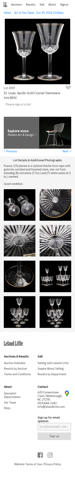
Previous (10, 151)
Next (67, 151)
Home (7, 13)
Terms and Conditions (17, 374)
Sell (42, 4)
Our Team (10, 402)
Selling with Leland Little (53, 363)
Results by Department (52, 374)
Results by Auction (15, 368)
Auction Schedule (14, 363)
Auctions (16, 4)
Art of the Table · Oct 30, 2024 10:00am (39, 13)
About (52, 4)
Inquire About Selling (51, 368)
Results (30, 4)
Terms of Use (33, 464)
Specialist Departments (12, 395)
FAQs (7, 408)
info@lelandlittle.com (51, 407)
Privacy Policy (52, 464)
